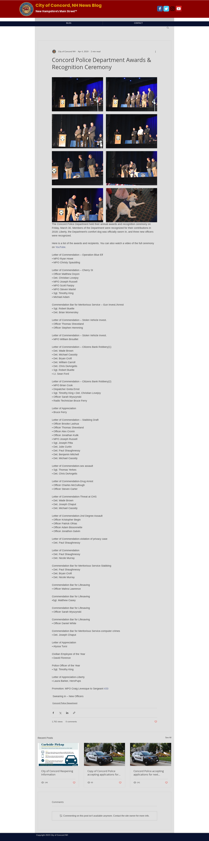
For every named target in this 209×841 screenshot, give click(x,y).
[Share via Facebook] (53, 712)
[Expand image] (77, 94)
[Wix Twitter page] (166, 9)
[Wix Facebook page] (160, 9)
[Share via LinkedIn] (67, 712)
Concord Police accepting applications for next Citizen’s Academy (149, 772)
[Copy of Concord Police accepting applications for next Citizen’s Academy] (104, 754)
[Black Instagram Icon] (172, 9)
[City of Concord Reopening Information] (58, 754)
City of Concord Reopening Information (57, 772)
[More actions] (155, 51)
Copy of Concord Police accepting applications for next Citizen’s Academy (102, 772)
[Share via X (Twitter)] (60, 712)
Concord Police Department (64, 703)
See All (168, 737)
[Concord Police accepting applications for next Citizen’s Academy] (150, 754)
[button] (167, 27)
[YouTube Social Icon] (179, 9)
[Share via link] (74, 712)
